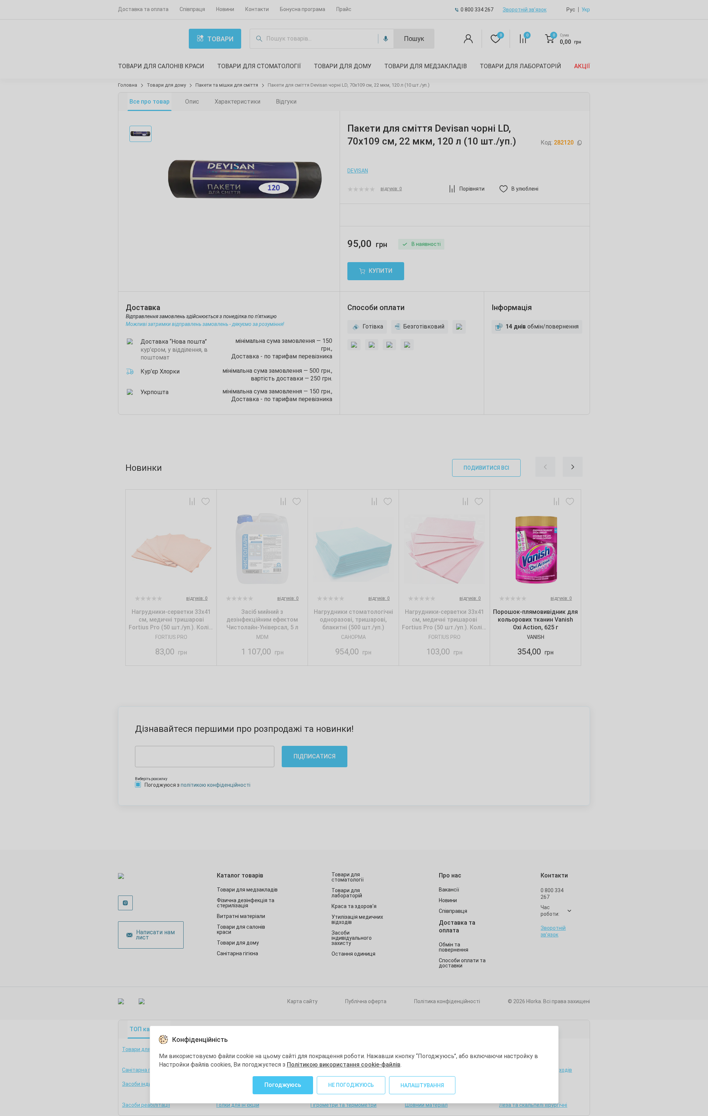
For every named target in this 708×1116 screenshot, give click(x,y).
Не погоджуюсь (351, 1085)
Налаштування (422, 1085)
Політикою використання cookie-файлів (343, 1064)
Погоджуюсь (282, 1084)
